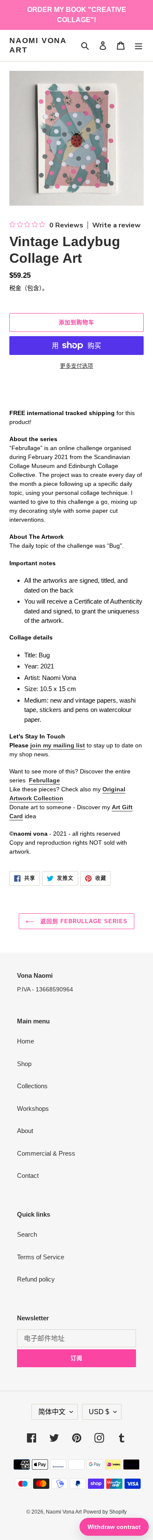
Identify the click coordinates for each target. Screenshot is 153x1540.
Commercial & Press (46, 1153)
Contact (28, 1175)
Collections (32, 1086)
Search (27, 1234)
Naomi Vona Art (37, 45)
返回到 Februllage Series (83, 921)
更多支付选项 (76, 366)
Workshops (33, 1108)
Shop (24, 1063)
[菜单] (138, 45)
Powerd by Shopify (105, 1512)
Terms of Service (40, 1257)
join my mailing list (57, 745)
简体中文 (51, 1411)
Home (25, 1041)
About (25, 1130)
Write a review (116, 225)
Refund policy (36, 1279)
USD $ (99, 1411)
